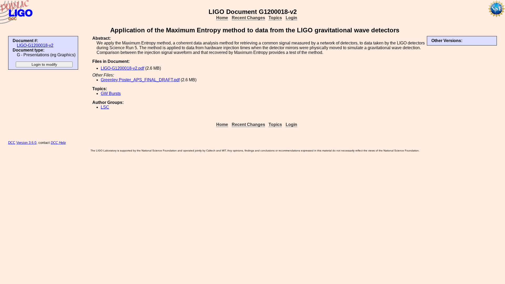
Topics (275, 18)
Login (291, 18)
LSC (105, 107)
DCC (11, 143)
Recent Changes (248, 18)
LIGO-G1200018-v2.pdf (122, 68)
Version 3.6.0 (26, 143)
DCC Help (58, 143)
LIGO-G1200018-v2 (35, 45)
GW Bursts (111, 93)
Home (222, 18)
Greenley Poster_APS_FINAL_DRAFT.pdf (140, 80)
